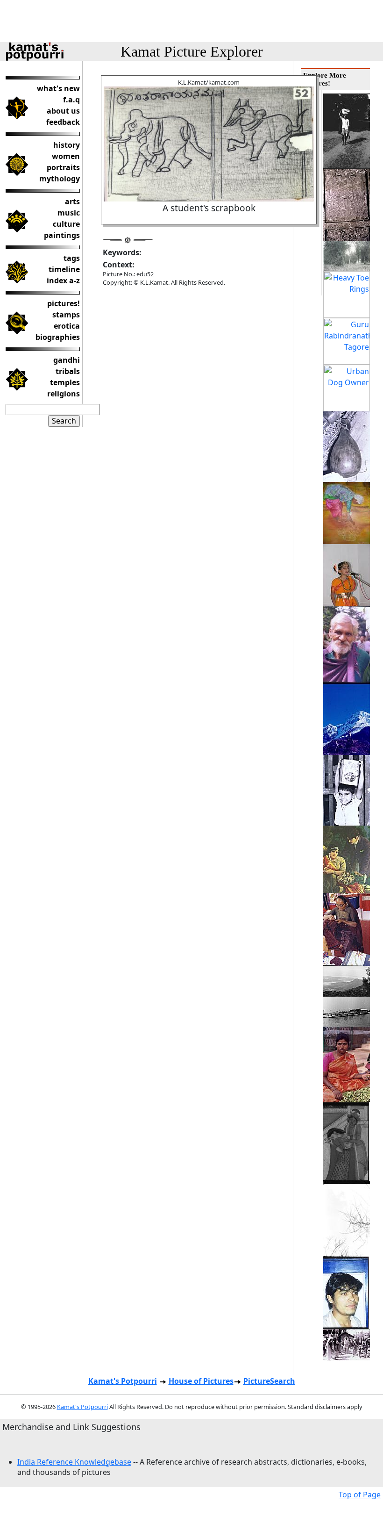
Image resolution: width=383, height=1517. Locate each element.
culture (66, 224)
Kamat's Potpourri (122, 1381)
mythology (59, 178)
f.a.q (71, 99)
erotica (67, 326)
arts (72, 201)
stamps (66, 314)
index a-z (63, 280)
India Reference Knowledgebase (74, 1462)
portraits (63, 167)
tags (72, 258)
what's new (58, 88)
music (68, 213)
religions (63, 393)
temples (65, 382)
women (66, 156)
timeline (64, 269)
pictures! (63, 303)
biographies (57, 337)
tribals (68, 371)
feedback (63, 122)
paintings (62, 235)
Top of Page (360, 1494)
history (66, 145)
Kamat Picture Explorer (192, 51)
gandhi (66, 360)
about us (63, 111)
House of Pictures (201, 1381)
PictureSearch (269, 1381)
